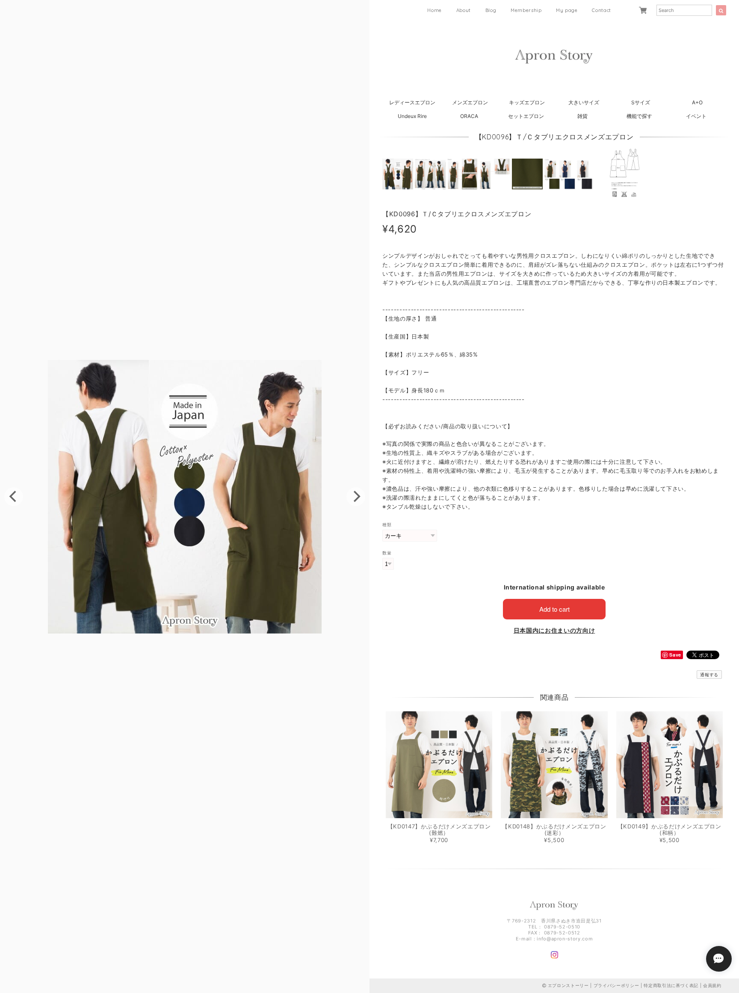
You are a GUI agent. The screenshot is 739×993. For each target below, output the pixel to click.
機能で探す (639, 116)
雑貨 (582, 116)
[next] (355, 496)
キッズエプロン (527, 102)
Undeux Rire (412, 116)
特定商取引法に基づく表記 (671, 985)
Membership (526, 10)
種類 (386, 524)
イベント (696, 116)
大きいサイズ (583, 102)
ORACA (469, 116)
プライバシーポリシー (616, 985)
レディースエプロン (412, 102)
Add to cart (554, 608)
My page (567, 10)
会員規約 (712, 985)
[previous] (13, 496)
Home (434, 10)
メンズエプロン (470, 102)
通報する (709, 674)
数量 (386, 553)
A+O (697, 102)
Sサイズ (640, 102)
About (463, 10)
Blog (491, 10)
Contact (601, 10)
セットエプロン (526, 116)
